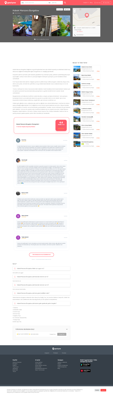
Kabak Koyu (88, 71)
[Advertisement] (41, 57)
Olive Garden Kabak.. (87, 133)
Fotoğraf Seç (53, 334)
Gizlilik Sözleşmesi (62, 367)
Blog (91, 2)
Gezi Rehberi (38, 363)
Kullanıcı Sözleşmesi (63, 365)
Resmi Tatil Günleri (40, 370)
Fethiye (84, 71)
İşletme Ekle (38, 367)
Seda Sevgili (24, 160)
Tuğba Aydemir (25, 237)
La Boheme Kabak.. (86, 108)
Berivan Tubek (25, 192)
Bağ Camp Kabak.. (86, 75)
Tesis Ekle (106, 2)
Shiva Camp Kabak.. (86, 125)
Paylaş (67, 9)
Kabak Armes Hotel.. (86, 67)
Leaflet (98, 25)
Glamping (15, 368)
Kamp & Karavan (17, 362)
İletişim (59, 363)
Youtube (64, 353)
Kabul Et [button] (103, 390)
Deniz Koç (24, 139)
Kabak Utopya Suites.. (87, 92)
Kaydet (60, 9)
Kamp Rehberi (38, 362)
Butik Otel (15, 370)
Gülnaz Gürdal (25, 215)
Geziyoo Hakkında (62, 362)
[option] (22, 25)
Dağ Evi (15, 365)
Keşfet (85, 2)
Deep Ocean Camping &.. (88, 100)
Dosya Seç (61, 334)
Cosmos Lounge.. (86, 83)
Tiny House (15, 367)
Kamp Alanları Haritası (41, 365)
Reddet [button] (97, 390)
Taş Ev (14, 371)
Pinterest (55, 353)
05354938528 (80, 35)
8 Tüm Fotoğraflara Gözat (42, 39)
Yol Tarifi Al (79, 31)
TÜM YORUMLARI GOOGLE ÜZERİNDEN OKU (41, 254)
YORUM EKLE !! (17, 13)
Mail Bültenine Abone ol (41, 368)
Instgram (47, 353)
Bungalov (15, 363)
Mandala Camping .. (87, 117)
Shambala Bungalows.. (87, 142)
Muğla (92, 71)
